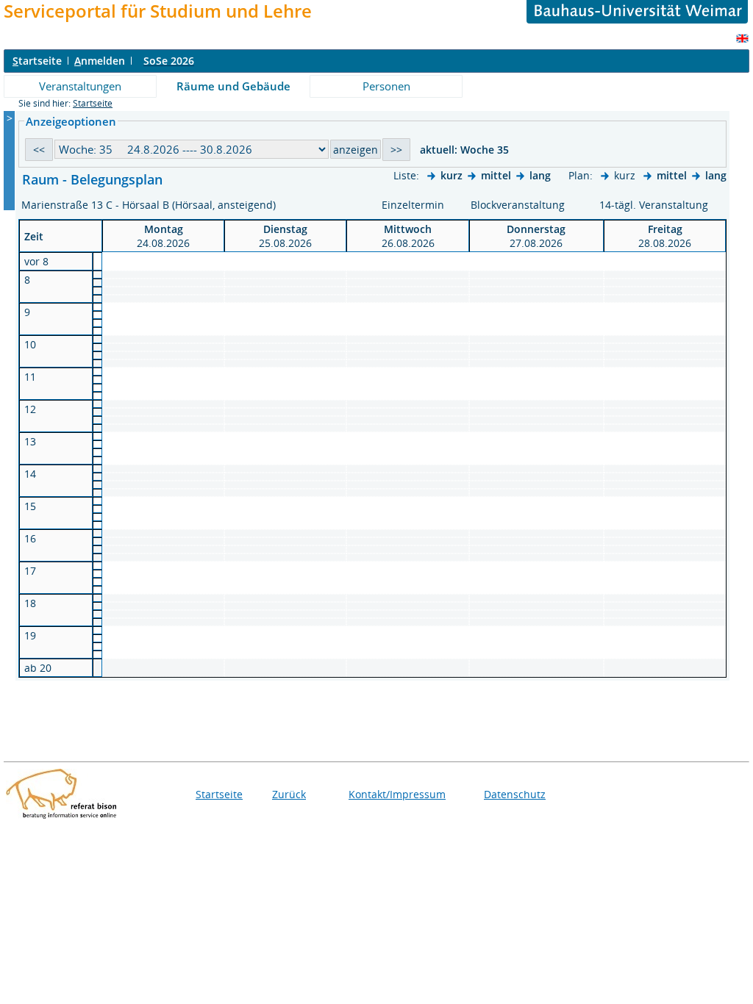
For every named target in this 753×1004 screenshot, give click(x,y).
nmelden (99, 61)
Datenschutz (515, 794)
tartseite (37, 61)
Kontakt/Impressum (397, 794)
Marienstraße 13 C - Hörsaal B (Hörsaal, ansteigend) (150, 205)
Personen (386, 86)
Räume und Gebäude (233, 86)
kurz (451, 175)
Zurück (289, 794)
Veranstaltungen (80, 86)
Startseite (93, 103)
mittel (496, 175)
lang (540, 175)
